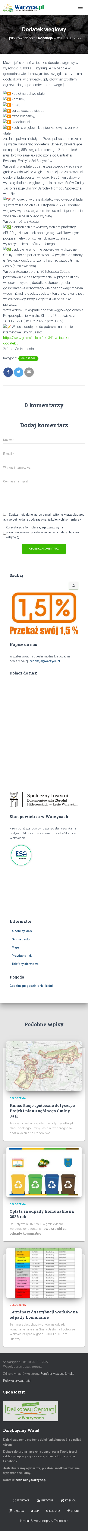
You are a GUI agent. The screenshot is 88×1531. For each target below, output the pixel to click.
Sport (75, 1510)
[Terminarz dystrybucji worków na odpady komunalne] (44, 1272)
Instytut (47, 1500)
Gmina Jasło (21, 939)
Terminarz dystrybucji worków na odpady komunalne (44, 1314)
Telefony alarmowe (25, 964)
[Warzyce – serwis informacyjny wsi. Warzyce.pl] (25, 7)
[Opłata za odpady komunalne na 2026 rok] (44, 1172)
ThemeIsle (61, 1520)
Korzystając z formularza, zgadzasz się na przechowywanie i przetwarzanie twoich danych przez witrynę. (42, 532)
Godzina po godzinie (24, 985)
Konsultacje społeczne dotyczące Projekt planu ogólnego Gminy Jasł (42, 1111)
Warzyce (23, 1500)
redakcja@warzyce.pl (45, 661)
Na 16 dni (46, 985)
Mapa (15, 947)
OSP (36, 1510)
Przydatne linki (22, 955)
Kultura (54, 1510)
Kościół (70, 1500)
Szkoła (19, 1510)
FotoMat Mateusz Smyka (57, 1373)
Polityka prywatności (17, 1380)
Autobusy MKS (22, 931)
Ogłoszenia (28, 358)
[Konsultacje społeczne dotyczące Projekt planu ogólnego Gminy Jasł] (44, 1066)
